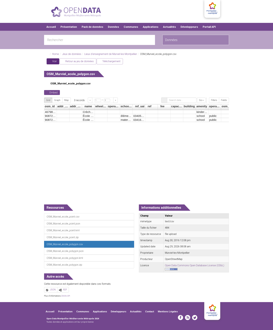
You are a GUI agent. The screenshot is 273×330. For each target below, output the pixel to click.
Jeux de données (71, 54)
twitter (194, 317)
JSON (53, 289)
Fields (224, 100)
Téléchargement (111, 61)
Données (113, 26)
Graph (57, 100)
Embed (54, 92)
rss (187, 317)
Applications (150, 26)
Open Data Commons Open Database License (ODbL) (194, 265)
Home (55, 54)
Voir (55, 62)
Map (66, 100)
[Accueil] (76, 12)
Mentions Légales (168, 311)
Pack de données (92, 26)
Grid (48, 100)
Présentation (69, 26)
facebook (180, 317)
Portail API (209, 26)
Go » (201, 100)
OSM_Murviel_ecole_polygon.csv (70, 83)
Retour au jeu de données (79, 61)
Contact (149, 311)
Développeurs (189, 26)
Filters (214, 100)
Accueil (51, 26)
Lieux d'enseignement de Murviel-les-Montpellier (110, 54)
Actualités (169, 26)
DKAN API (65, 296)
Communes (131, 26)
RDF (65, 289)
